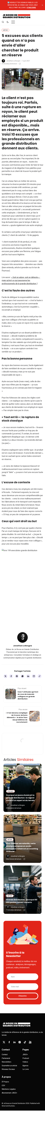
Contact (5, 1054)
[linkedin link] (14, 1042)
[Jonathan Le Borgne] (3, 60)
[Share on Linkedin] (28, 676)
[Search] (3, 22)
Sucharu (12, 1106)
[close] (42, 5)
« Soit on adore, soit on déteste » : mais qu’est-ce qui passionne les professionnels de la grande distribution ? (21, 280)
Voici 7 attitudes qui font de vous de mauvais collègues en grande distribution (28, 695)
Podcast (25, 1058)
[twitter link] (4, 1042)
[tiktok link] (25, 1042)
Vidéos (25, 1062)
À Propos (5, 1082)
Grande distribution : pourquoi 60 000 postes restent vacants (21, 901)
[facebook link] (9, 1042)
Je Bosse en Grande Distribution (14, 1103)
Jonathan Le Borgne (13, 61)
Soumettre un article (9, 1066)
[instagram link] (19, 1042)
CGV (3, 1085)
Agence (25, 1066)
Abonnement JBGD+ (9, 1093)
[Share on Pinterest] (17, 676)
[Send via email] (34, 676)
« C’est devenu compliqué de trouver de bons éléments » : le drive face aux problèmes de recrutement (16, 717)
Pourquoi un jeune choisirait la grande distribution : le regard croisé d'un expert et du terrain (20, 798)
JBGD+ (25, 1054)
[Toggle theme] (8, 22)
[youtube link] (30, 1042)
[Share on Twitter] (5, 676)
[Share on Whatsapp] (22, 676)
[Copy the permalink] (40, 676)
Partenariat (6, 1058)
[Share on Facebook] (11, 676)
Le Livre (25, 1069)
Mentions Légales (9, 1089)
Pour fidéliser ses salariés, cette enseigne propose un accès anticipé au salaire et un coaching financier (22, 847)
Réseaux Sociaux (8, 1069)
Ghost (4, 1106)
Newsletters (6, 1062)
